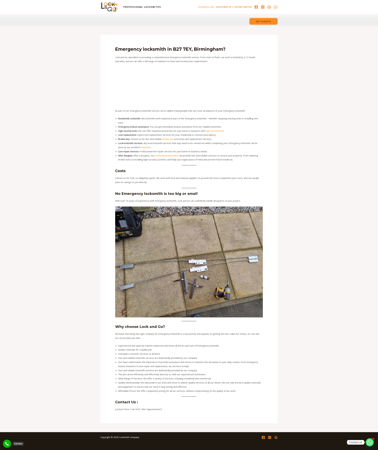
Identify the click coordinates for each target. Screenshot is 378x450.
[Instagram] (263, 7)
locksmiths (145, 147)
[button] (263, 21)
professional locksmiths (166, 155)
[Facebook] (256, 7)
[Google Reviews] (269, 7)
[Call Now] (7, 444)
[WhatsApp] (276, 7)
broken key (167, 138)
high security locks (215, 130)
